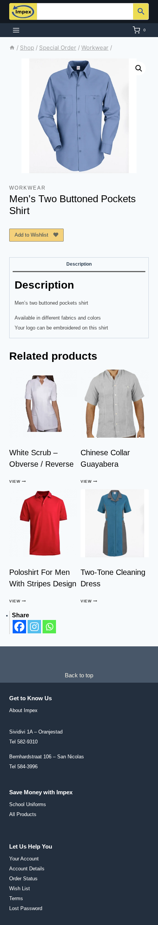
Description (79, 263)
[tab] (79, 265)
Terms (16, 898)
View (14, 481)
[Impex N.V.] (23, 11)
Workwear (27, 188)
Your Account (24, 859)
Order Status (23, 878)
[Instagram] (34, 626)
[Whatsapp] (49, 626)
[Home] (12, 47)
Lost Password (25, 908)
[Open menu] (16, 30)
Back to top (79, 675)
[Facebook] (19, 626)
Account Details (26, 868)
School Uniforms (27, 804)
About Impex (23, 710)
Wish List (19, 888)
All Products (22, 814)
